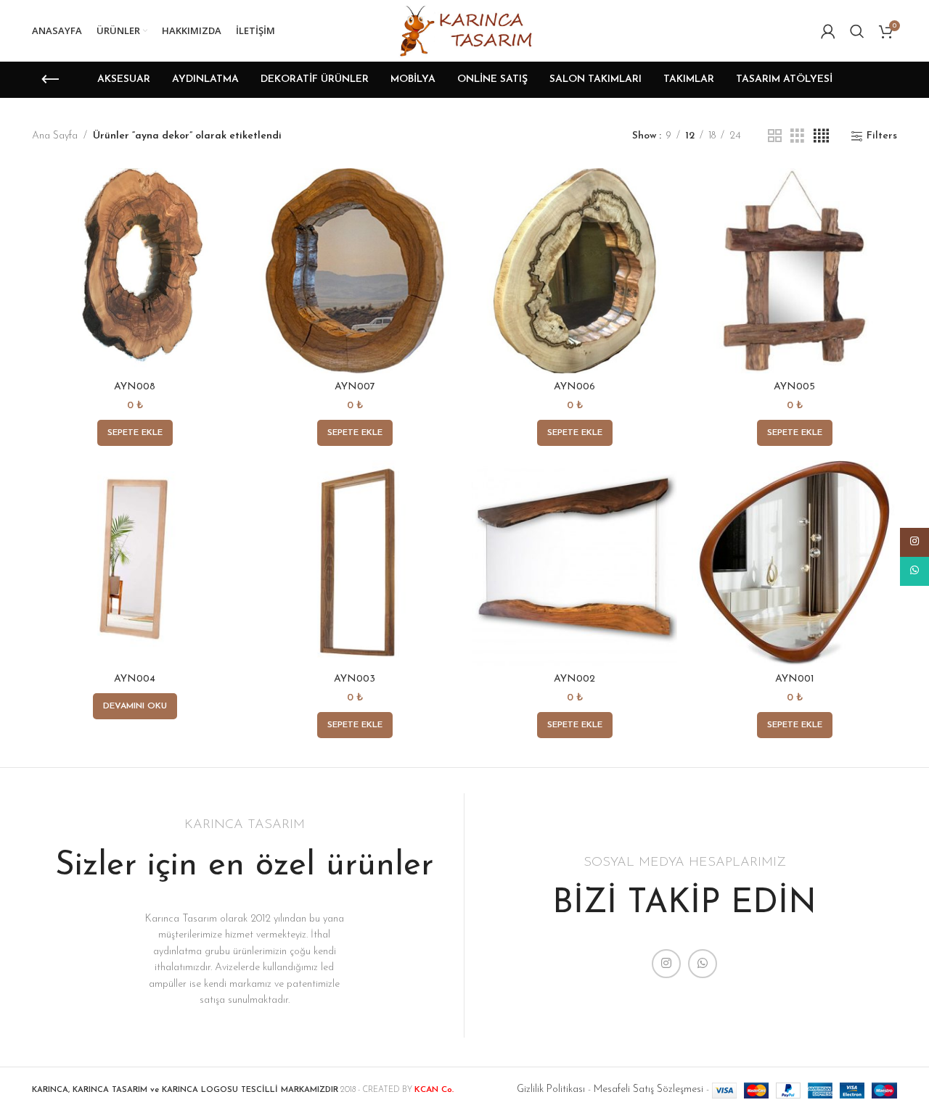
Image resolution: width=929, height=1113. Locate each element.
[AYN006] (574, 270)
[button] (135, 433)
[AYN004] (134, 563)
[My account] (828, 31)
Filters (882, 136)
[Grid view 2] (775, 136)
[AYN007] (354, 270)
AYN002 (574, 679)
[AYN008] (134, 270)
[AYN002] (574, 563)
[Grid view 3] (797, 136)
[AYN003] (354, 563)
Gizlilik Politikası (551, 1089)
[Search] (857, 31)
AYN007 (355, 386)
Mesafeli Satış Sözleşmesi (648, 1089)
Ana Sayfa (55, 136)
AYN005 (794, 386)
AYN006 (574, 386)
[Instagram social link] (666, 963)
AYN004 (134, 679)
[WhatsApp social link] (702, 963)
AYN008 (134, 386)
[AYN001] (794, 563)
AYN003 (354, 679)
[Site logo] (464, 30)
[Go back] (50, 79)
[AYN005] (794, 270)
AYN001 (794, 679)
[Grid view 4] (821, 136)
